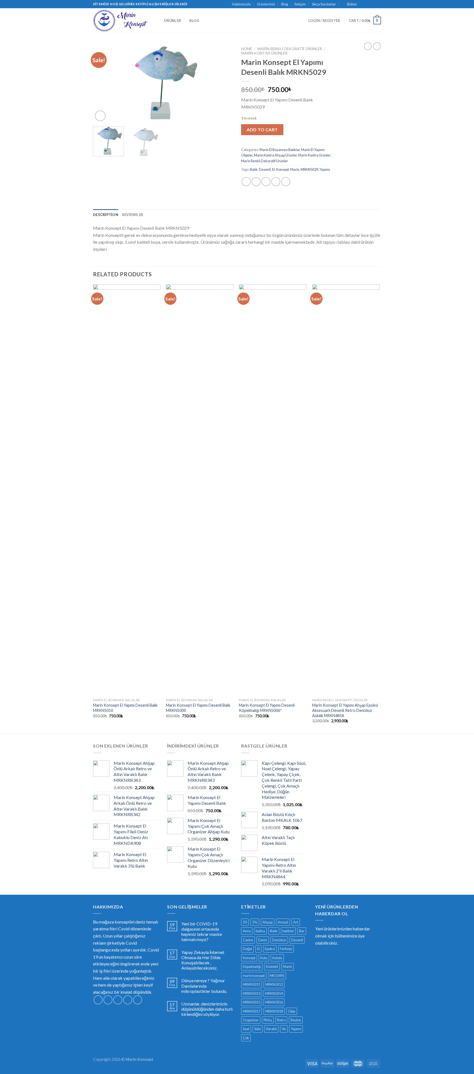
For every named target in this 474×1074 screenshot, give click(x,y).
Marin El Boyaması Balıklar (279, 149)
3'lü (255, 922)
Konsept (282, 169)
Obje (291, 1011)
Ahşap (268, 922)
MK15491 (277, 975)
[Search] (158, 20)
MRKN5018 (274, 1011)
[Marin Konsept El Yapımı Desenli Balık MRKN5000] (200, 489)
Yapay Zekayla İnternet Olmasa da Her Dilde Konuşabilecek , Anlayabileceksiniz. (202, 960)
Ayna (247, 931)
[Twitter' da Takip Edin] (373, 4)
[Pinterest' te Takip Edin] (137, 999)
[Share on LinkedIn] (285, 181)
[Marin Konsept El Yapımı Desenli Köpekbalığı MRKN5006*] (273, 489)
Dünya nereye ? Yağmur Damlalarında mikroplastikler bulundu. (204, 985)
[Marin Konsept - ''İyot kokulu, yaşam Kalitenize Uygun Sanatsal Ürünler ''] (120, 20)
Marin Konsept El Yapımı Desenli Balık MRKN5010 (125, 708)
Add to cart (262, 129)
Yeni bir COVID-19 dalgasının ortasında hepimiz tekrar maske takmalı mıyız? (201, 931)
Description (105, 214)
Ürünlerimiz (266, 4)
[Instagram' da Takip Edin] (367, 4)
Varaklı (271, 1029)
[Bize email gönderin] (378, 4)
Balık (254, 169)
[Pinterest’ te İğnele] (275, 181)
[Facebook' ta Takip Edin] (362, 4)
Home (246, 49)
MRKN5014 (274, 993)
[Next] (223, 83)
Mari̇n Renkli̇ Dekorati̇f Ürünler (289, 49)
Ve (284, 1029)
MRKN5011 (251, 984)
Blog (284, 4)
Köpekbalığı (252, 966)
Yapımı (325, 169)
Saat (246, 1029)
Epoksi (270, 949)
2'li (245, 922)
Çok (246, 1038)
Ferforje (286, 949)
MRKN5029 (309, 169)
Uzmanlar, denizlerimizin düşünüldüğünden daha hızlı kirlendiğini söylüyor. (207, 1009)
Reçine (295, 1020)
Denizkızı (279, 940)
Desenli (265, 169)
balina (260, 931)
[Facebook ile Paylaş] (246, 181)
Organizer (251, 1020)
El (273, 169)
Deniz (262, 940)
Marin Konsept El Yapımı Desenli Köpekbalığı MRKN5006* (267, 708)
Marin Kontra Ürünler (264, 53)
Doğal (247, 949)
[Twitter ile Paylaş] (256, 181)
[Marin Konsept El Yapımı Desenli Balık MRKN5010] (127, 489)
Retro (281, 1020)
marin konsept (254, 975)
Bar (301, 931)
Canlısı (248, 940)
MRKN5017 (251, 1011)
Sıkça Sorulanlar (324, 4)
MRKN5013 (251, 993)
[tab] (105, 214)
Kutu (263, 958)
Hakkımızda (241, 4)
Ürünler (172, 20)
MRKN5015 (251, 1002)
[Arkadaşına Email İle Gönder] (265, 181)
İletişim (300, 4)
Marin (294, 169)
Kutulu (277, 958)
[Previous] (103, 83)
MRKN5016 (274, 1002)
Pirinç (268, 1020)
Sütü (257, 1029)
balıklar (288, 931)
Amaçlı (283, 922)
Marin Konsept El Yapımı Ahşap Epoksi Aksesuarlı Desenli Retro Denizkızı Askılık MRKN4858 (345, 710)
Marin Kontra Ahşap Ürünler (275, 155)
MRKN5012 (274, 984)
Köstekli (272, 966)
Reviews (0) (132, 214)
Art (295, 922)
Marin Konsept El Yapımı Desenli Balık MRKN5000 (198, 708)
